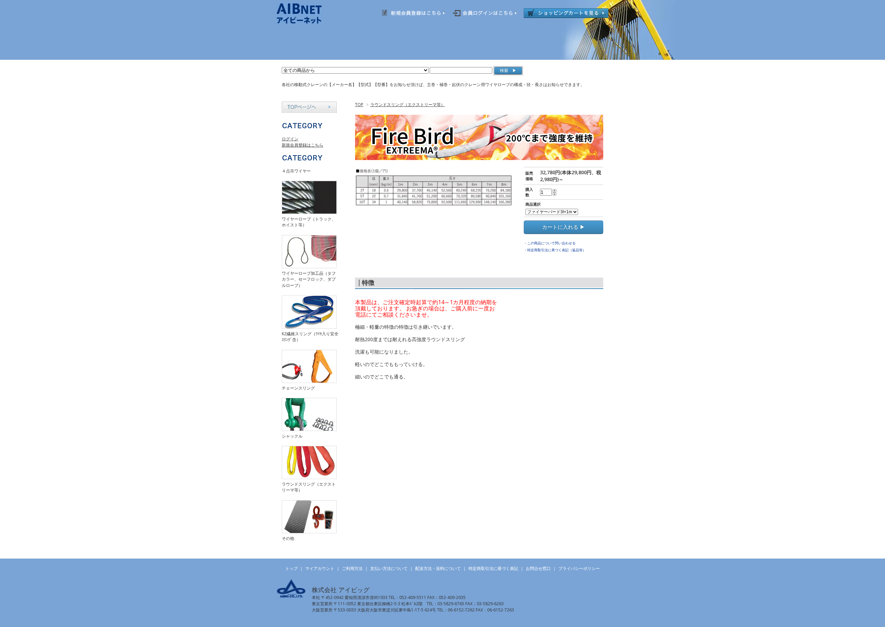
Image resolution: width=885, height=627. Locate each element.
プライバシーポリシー (579, 568)
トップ (291, 568)
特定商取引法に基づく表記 (493, 568)
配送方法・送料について (438, 568)
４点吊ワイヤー (296, 171)
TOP (359, 104)
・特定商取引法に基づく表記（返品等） (555, 249)
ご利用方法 (352, 568)
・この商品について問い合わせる (550, 243)
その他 (288, 538)
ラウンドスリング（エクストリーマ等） (407, 104)
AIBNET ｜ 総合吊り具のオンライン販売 (308, 13)
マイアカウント (319, 568)
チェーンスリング (298, 388)
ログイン (290, 139)
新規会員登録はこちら (302, 145)
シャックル (292, 436)
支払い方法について (389, 568)
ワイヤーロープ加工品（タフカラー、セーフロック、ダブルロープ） (309, 279)
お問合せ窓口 (538, 568)
